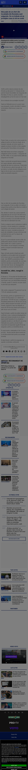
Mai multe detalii (17, 747)
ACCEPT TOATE (14, 765)
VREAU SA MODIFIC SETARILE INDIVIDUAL (14, 767)
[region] (14, 755)
